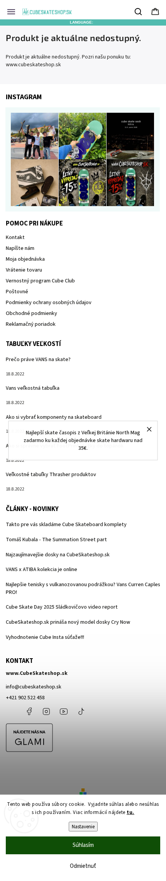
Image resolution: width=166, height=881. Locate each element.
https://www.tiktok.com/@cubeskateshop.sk (81, 711)
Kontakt (15, 237)
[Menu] (11, 11)
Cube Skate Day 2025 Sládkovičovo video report (62, 607)
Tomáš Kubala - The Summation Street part (56, 540)
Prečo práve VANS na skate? (38, 359)
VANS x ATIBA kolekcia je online (41, 569)
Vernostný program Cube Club (40, 281)
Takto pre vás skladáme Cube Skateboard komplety (66, 524)
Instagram (46, 711)
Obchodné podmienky (31, 313)
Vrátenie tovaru (24, 270)
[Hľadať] (138, 11)
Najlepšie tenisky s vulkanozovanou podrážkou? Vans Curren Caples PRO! (83, 588)
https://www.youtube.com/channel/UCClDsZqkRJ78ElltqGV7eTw (63, 711)
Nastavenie (83, 826)
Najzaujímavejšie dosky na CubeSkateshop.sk (58, 555)
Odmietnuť (83, 866)
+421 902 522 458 (25, 698)
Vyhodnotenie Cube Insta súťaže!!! (45, 637)
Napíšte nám (20, 248)
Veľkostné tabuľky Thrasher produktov (51, 474)
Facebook (29, 711)
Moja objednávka (25, 259)
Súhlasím (83, 845)
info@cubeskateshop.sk (33, 687)
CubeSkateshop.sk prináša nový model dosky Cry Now (68, 622)
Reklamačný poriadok (31, 324)
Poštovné (17, 292)
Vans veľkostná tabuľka (32, 388)
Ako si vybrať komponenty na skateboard (54, 417)
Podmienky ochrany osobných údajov (48, 302)
